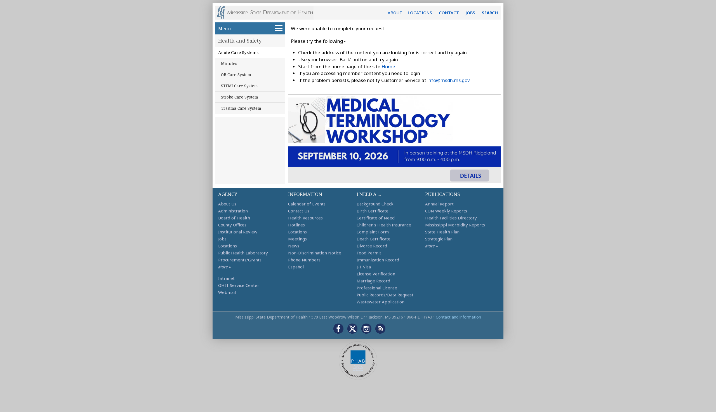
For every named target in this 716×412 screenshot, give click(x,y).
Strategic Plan (439, 239)
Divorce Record (372, 246)
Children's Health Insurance (384, 225)
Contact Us (298, 211)
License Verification (376, 274)
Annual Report (439, 204)
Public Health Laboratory (243, 253)
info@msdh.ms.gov (448, 80)
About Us (227, 204)
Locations (227, 246)
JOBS (470, 12)
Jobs (222, 239)
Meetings (297, 239)
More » (224, 267)
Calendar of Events (307, 204)
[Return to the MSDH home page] (267, 13)
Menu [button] (224, 28)
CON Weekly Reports (446, 211)
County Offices (232, 225)
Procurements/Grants (240, 260)
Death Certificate (373, 239)
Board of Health (234, 218)
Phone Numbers (304, 260)
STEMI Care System (239, 85)
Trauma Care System (241, 108)
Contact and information (458, 317)
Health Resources (305, 218)
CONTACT (449, 12)
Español (296, 267)
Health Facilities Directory (451, 218)
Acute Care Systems (238, 52)
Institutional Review (237, 232)
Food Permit (369, 253)
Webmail (227, 292)
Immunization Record (378, 260)
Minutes (229, 63)
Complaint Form (373, 232)
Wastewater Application (380, 302)
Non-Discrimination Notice (314, 253)
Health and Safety (240, 40)
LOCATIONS (420, 12)
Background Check (375, 204)
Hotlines (296, 225)
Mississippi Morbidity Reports (455, 225)
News (293, 246)
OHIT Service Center (238, 285)
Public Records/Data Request (385, 295)
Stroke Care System (239, 97)
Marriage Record (373, 281)
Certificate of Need (376, 218)
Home (388, 66)
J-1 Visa (364, 267)
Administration (233, 211)
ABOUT (395, 12)
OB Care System (236, 74)
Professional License (377, 288)
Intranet (226, 278)
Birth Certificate (372, 211)
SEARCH (490, 12)
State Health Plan (442, 232)
